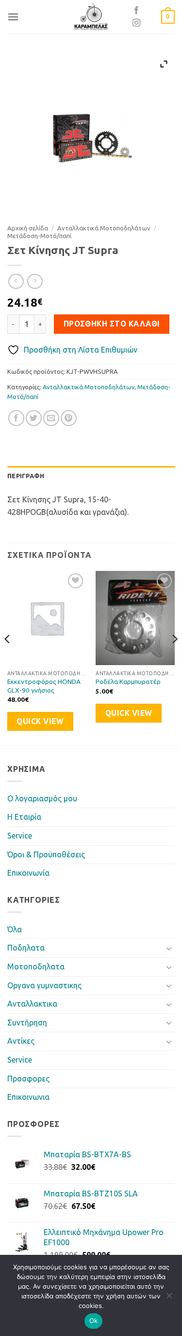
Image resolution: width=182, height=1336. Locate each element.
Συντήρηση (27, 1022)
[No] (169, 1298)
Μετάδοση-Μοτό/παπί (39, 235)
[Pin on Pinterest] (69, 418)
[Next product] (15, 281)
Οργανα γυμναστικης (44, 985)
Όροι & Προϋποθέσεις (46, 854)
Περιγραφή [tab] (25, 475)
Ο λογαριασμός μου (42, 798)
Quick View (40, 721)
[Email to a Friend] (51, 418)
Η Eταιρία (24, 816)
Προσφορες (28, 1078)
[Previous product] (34, 281)
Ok (93, 1320)
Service (19, 835)
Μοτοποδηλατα (36, 966)
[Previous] (8, 658)
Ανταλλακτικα (32, 1003)
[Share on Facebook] (16, 418)
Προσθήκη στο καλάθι (112, 324)
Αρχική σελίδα (27, 228)
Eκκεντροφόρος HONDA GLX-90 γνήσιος (44, 686)
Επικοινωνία (28, 872)
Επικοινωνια (28, 1097)
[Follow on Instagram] (136, 23)
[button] (13, 16)
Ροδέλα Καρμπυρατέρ (128, 681)
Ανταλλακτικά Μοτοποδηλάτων (103, 228)
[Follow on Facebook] (136, 10)
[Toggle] (169, 948)
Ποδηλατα (26, 947)
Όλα (14, 929)
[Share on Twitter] (34, 418)
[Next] (174, 658)
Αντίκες (20, 1041)
